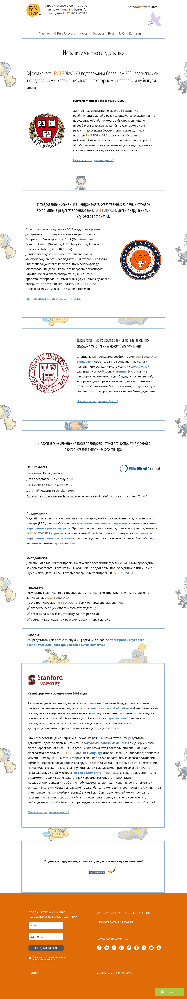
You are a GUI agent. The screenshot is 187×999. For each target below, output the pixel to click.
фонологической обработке (111, 708)
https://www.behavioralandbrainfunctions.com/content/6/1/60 (105, 496)
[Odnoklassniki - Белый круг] (136, 947)
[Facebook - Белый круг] (129, 947)
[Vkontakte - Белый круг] (144, 947)
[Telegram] (106, 947)
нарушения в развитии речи (48, 528)
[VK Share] (84, 872)
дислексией (140, 366)
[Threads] (99, 947)
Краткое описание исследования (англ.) (53, 299)
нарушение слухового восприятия (49, 274)
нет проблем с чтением (92, 773)
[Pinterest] (158, 947)
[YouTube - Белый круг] (151, 947)
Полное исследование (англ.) (93, 160)
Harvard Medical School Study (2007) (99, 101)
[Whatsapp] (114, 947)
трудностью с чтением (136, 703)
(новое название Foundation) (105, 361)
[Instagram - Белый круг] (121, 947)
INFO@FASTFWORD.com (112, 939)
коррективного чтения (53, 748)
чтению (121, 371)
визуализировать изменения (106, 743)
